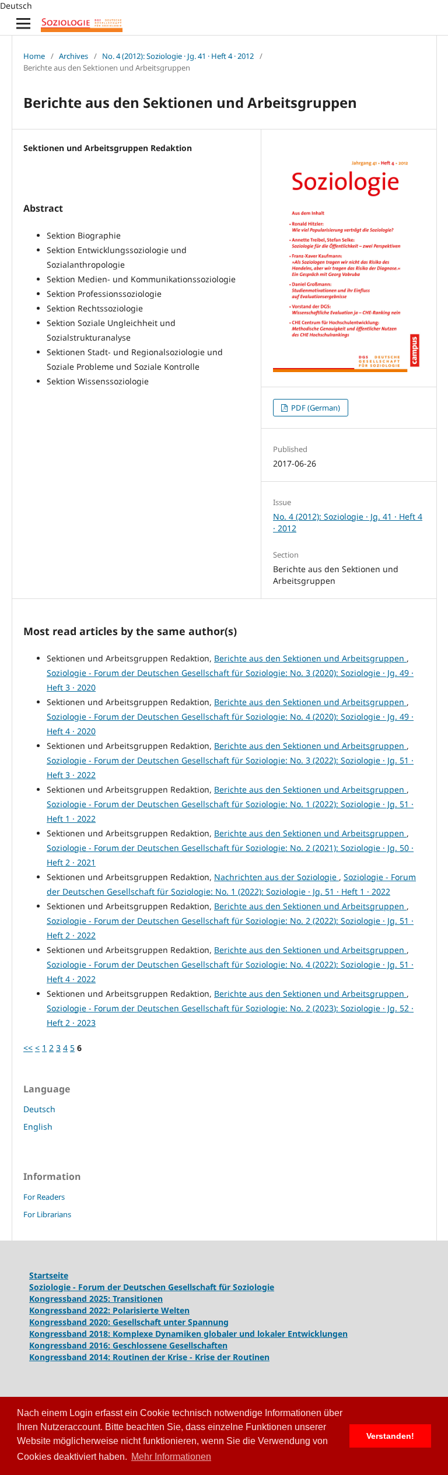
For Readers (44, 1197)
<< (28, 1047)
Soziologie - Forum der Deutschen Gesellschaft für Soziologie (151, 1286)
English (37, 1126)
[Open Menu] (23, 23)
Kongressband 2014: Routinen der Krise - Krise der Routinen (149, 1356)
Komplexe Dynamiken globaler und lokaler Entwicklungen (230, 1333)
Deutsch (39, 1109)
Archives (73, 56)
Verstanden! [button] (390, 1436)
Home (34, 56)
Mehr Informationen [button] (171, 1457)
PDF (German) (314, 407)
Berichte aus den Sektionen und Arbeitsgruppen (310, 658)
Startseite (48, 1275)
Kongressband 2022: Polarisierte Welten (109, 1310)
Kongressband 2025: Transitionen (96, 1298)
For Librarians (47, 1214)
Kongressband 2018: (71, 1333)
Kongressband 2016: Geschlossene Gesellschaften (128, 1345)
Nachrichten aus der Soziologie (276, 876)
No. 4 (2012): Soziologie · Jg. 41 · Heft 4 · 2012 (178, 56)
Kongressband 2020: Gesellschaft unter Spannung (129, 1321)
